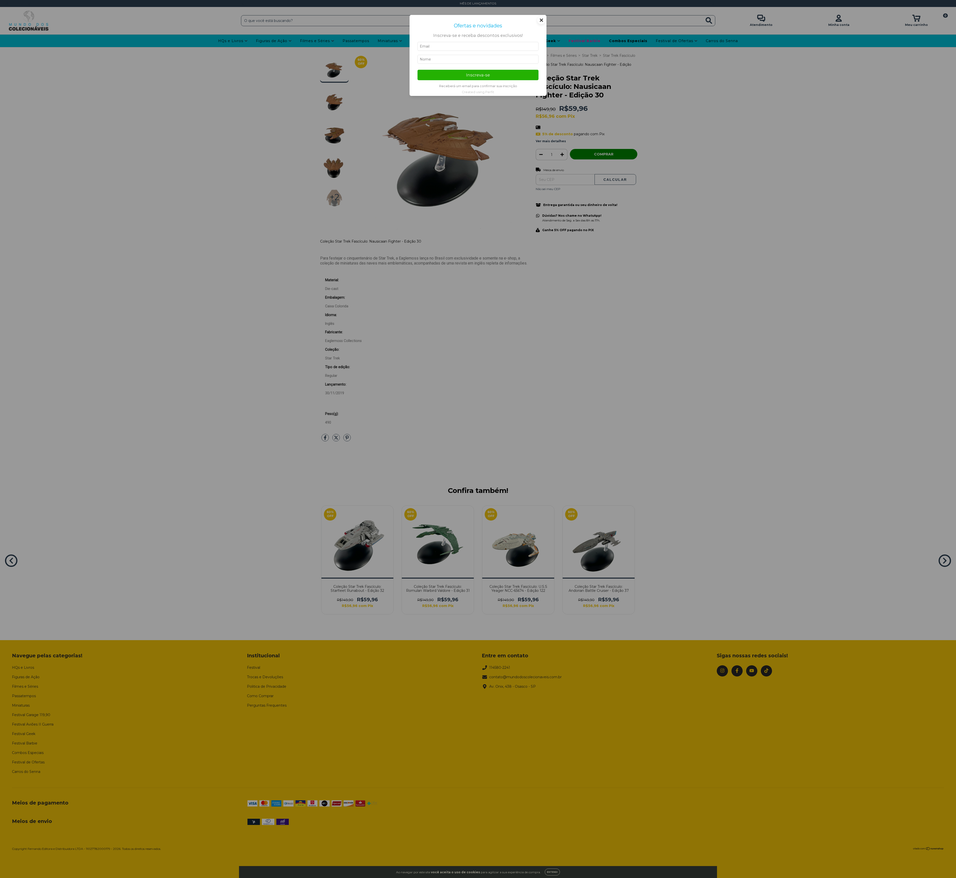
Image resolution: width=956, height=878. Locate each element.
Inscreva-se (478, 74)
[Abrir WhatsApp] (943, 865)
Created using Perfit (478, 92)
